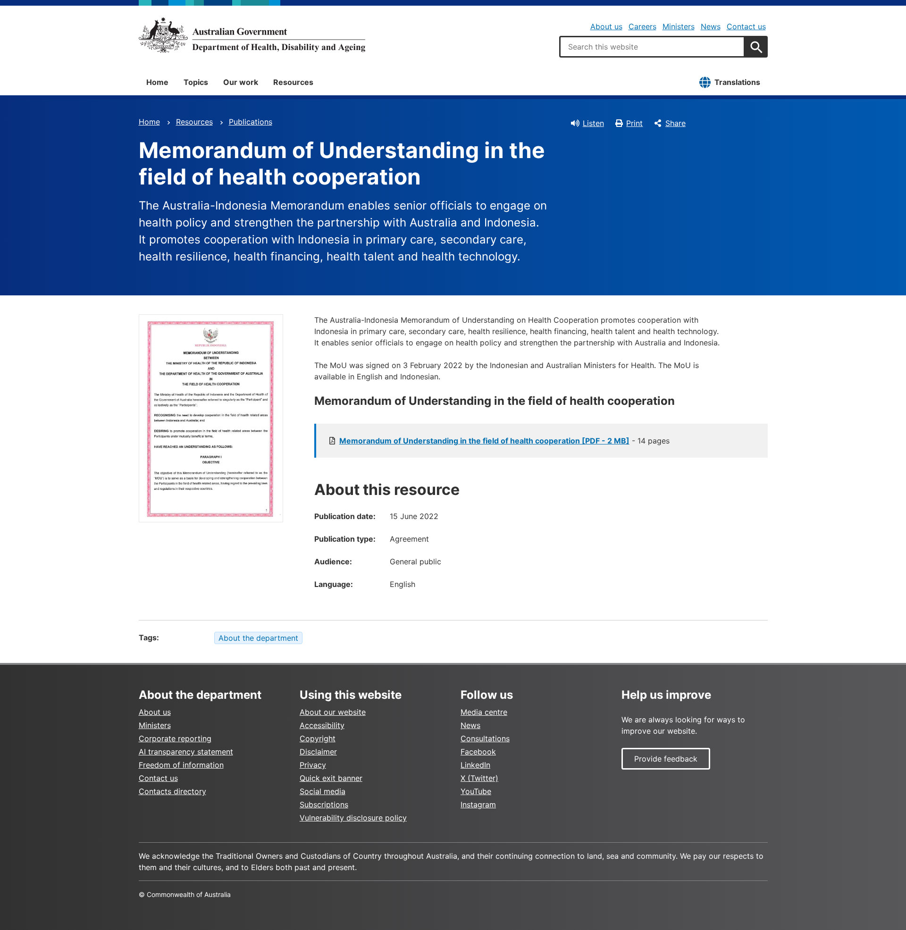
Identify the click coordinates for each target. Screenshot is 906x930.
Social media (322, 791)
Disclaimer (318, 751)
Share (675, 123)
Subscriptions (324, 804)
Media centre (484, 712)
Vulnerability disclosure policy (353, 817)
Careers (642, 26)
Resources (293, 82)
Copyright (318, 738)
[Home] (252, 35)
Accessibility (322, 725)
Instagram (478, 804)
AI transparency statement (186, 751)
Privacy (313, 765)
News (711, 26)
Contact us (746, 26)
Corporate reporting (175, 738)
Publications (250, 121)
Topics (196, 82)
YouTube (476, 791)
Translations (737, 82)
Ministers (679, 26)
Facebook (478, 751)
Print (634, 123)
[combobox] (652, 47)
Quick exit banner (331, 778)
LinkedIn (475, 765)
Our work (240, 82)
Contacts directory (172, 791)
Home (157, 82)
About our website (333, 712)
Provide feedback (665, 758)
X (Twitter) (479, 778)
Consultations (485, 738)
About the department (258, 638)
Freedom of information (181, 765)
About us (606, 26)
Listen (593, 123)
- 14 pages (504, 440)
